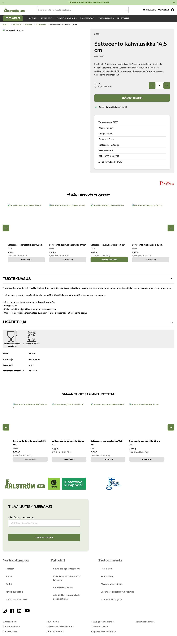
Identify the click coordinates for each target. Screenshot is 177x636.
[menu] (79, 18)
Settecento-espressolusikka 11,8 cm (25, 244)
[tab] (88, 278)
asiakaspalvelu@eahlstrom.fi (60, 626)
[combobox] (83, 9)
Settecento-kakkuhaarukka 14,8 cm (108, 244)
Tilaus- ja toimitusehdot (102, 621)
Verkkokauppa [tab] (16, 560)
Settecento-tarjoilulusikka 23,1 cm (68, 441)
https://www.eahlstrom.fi (103, 631)
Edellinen (6, 228)
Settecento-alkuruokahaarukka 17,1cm (67, 244)
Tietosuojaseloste (100, 626)
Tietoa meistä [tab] (110, 560)
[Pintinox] (167, 183)
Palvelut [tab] (57, 560)
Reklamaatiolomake (145, 621)
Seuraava (171, 228)
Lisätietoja (15, 322)
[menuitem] (33, 18)
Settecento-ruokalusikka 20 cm (147, 244)
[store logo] (25, 489)
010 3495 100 (58, 631)
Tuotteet (14, 18)
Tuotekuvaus (17, 278)
